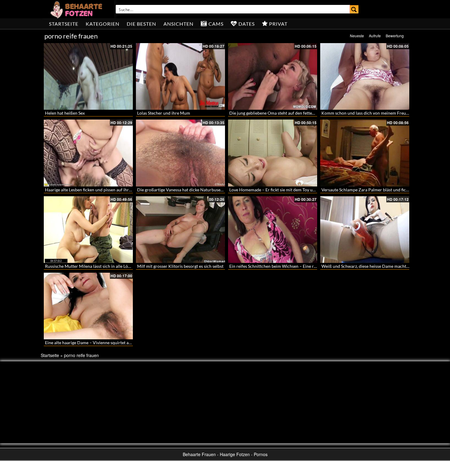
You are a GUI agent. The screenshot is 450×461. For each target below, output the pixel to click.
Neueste (357, 35)
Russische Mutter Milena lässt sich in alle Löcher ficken (97, 266)
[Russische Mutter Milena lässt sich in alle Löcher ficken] (88, 229)
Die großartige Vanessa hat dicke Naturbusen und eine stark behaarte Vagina (209, 189)
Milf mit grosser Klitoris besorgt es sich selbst (180, 266)
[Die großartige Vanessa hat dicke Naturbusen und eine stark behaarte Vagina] (180, 153)
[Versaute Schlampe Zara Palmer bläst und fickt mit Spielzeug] (364, 153)
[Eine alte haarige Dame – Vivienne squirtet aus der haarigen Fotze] (88, 306)
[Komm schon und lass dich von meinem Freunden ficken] (364, 76)
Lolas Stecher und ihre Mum (163, 113)
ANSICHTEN (178, 24)
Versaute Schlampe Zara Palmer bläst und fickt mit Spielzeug (378, 189)
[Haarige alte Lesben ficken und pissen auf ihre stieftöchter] (88, 153)
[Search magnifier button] (354, 9)
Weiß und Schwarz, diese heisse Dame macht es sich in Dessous (381, 266)
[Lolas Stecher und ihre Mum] (180, 76)
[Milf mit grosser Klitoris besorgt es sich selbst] (180, 229)
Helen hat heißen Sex (65, 113)
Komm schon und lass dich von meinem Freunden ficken (374, 113)
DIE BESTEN (141, 24)
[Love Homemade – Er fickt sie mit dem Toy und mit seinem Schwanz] (272, 153)
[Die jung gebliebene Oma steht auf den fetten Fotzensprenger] (272, 76)
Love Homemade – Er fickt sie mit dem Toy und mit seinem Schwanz (293, 189)
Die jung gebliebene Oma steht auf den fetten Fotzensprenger (287, 113)
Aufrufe (375, 35)
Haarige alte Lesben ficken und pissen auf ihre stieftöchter (99, 189)
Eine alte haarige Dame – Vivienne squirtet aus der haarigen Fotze (107, 342)
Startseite (63, 24)
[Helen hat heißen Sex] (88, 76)
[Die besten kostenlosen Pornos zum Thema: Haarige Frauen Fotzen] (77, 9)
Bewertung (395, 35)
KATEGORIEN (102, 24)
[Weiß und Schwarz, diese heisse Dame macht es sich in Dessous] (364, 229)
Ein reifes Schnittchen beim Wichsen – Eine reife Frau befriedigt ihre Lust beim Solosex (311, 266)
